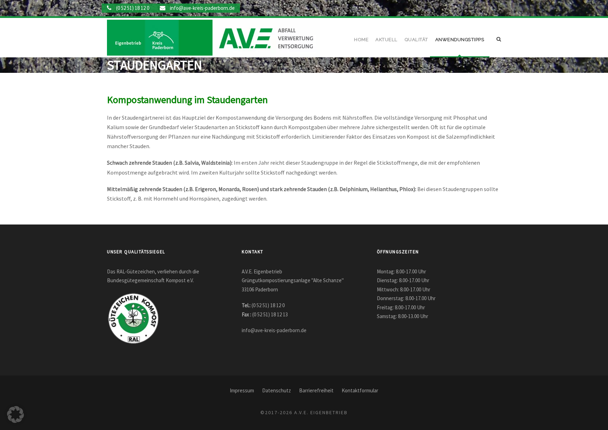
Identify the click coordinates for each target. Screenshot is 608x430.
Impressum (242, 390)
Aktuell (386, 39)
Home (361, 39)
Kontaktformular (360, 390)
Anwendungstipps (459, 39)
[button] (15, 414)
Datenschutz (276, 390)
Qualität (416, 39)
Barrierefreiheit (316, 390)
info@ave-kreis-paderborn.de (202, 8)
